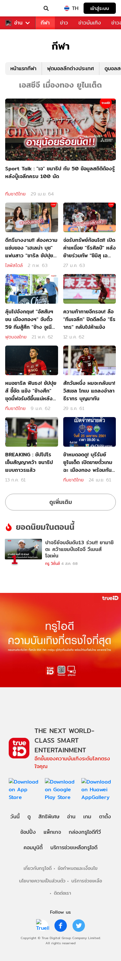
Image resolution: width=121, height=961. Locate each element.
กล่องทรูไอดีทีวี (85, 832)
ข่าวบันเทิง (89, 23)
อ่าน (18, 23)
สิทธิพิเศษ (48, 817)
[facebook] (60, 925)
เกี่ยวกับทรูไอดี (38, 868)
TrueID (18, 8)
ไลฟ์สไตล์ (14, 265)
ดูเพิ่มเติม (60, 502)
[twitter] (78, 925)
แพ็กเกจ (52, 832)
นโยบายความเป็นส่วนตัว (42, 880)
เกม (87, 817)
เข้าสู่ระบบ (99, 8)
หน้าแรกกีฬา (23, 68)
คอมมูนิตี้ (33, 847)
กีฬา (45, 23)
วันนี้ (15, 817)
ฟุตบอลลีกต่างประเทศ (70, 68)
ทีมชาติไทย (15, 193)
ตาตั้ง (105, 817)
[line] (42, 925)
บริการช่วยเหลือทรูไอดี (73, 847)
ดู (29, 817)
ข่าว (64, 23)
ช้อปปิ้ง (28, 832)
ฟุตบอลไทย (15, 336)
